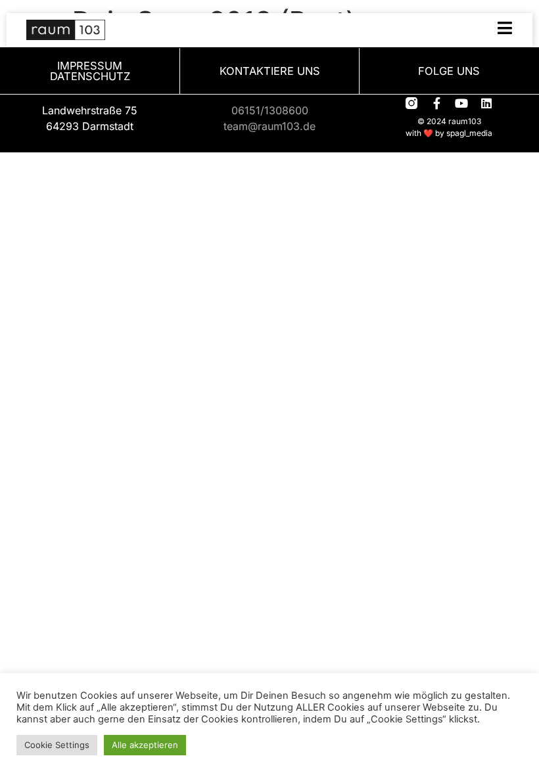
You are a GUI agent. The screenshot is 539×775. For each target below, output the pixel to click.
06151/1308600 (269, 110)
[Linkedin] (486, 103)
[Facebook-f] (436, 103)
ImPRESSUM (89, 65)
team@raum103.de (269, 126)
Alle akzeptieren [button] (145, 745)
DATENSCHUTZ (90, 76)
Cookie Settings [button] (56, 745)
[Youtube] (461, 103)
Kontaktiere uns (270, 71)
